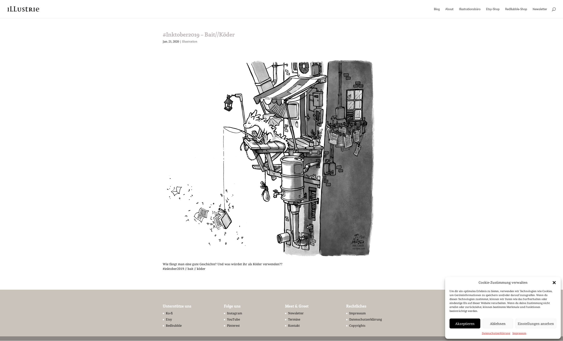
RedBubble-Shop (516, 9)
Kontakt (294, 325)
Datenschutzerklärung (496, 333)
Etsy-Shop (493, 9)
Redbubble (174, 325)
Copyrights (357, 325)
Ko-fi (169, 313)
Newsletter (540, 9)
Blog (437, 9)
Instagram (234, 313)
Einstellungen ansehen (536, 323)
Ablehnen (498, 323)
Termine (294, 319)
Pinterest (233, 325)
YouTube (233, 319)
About (449, 9)
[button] (554, 282)
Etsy (169, 319)
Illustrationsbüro (470, 9)
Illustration (189, 41)
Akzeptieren (465, 323)
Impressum (519, 333)
